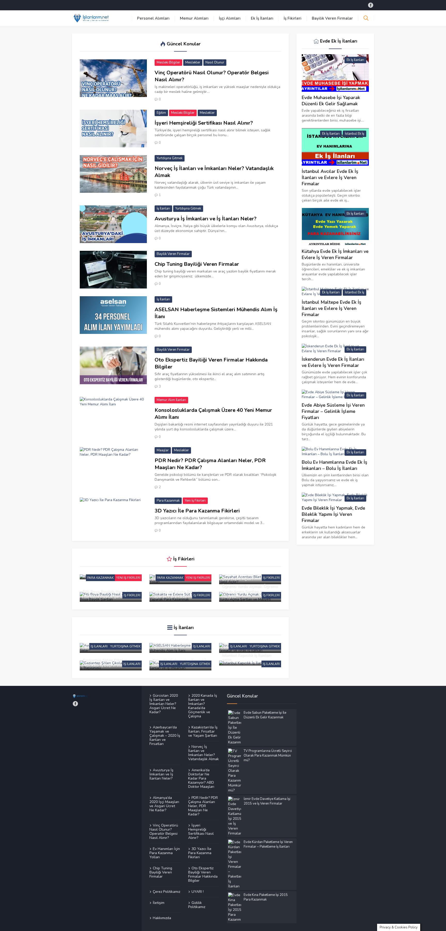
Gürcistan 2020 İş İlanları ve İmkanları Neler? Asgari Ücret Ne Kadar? (163, 704)
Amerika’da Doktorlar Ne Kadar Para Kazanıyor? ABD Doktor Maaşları (201, 778)
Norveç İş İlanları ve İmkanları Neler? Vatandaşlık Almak (214, 172)
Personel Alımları (153, 18)
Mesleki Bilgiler (168, 62)
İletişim (158, 902)
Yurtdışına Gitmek (169, 158)
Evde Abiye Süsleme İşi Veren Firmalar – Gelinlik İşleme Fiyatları (333, 411)
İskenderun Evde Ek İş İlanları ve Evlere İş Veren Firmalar (333, 362)
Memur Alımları (194, 18)
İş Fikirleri (292, 18)
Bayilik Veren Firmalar (332, 18)
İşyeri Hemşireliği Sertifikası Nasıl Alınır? (204, 122)
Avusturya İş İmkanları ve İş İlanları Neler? (206, 218)
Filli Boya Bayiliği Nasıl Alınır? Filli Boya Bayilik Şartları (110, 594)
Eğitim (161, 112)
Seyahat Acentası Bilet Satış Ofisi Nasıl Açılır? (248, 576)
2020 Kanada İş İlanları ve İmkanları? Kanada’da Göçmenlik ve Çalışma (202, 706)
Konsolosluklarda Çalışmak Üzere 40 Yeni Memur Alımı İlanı (213, 414)
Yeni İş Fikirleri (195, 500)
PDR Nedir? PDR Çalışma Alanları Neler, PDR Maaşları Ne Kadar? (210, 464)
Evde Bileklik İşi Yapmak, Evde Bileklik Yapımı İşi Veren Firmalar (333, 514)
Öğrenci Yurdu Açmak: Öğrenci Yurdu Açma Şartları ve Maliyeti (250, 591)
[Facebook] (370, 5)
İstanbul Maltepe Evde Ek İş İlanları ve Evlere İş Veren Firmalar (331, 308)
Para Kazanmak (168, 500)
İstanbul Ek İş (354, 133)
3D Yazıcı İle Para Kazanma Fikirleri (197, 510)
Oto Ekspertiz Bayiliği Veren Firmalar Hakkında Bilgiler (211, 363)
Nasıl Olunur (214, 62)
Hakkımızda (162, 918)
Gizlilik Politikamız (196, 904)
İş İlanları (163, 208)
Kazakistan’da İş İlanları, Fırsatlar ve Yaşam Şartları (203, 731)
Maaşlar (163, 450)
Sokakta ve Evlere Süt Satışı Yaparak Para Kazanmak (178, 594)
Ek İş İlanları (262, 18)
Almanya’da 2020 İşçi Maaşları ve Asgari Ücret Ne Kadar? (164, 803)
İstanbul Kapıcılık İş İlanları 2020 (246, 658)
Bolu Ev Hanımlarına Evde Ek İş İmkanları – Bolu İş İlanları (334, 465)
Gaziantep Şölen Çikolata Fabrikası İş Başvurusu (105, 662)
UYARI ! (198, 891)
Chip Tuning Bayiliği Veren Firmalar (197, 264)
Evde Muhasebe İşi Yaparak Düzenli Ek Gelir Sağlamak (331, 100)
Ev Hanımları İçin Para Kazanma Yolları (164, 852)
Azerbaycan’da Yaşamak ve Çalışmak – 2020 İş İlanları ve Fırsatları (164, 735)
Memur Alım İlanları (171, 400)
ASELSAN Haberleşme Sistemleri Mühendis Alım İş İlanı (216, 313)
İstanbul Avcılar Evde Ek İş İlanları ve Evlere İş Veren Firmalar (330, 177)
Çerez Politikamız (166, 891)
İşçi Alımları (230, 18)
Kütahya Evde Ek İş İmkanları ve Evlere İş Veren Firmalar (335, 254)
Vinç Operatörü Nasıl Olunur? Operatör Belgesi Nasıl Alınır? (212, 76)
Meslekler (192, 62)
